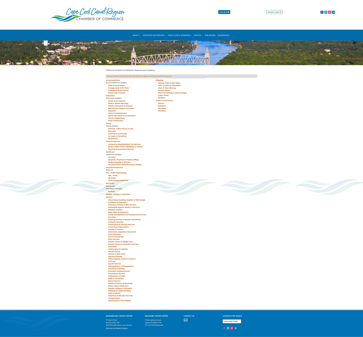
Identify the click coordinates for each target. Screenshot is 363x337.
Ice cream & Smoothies (117, 136)
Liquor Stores (163, 95)
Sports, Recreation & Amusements (122, 116)
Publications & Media (116, 276)
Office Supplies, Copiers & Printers (122, 259)
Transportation (114, 298)
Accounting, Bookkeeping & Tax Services (124, 144)
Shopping (159, 80)
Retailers (161, 98)
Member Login (273, 12)
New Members (134, 76)
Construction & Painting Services (121, 224)
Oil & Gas (112, 261)
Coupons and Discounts (150, 76)
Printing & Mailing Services (119, 271)
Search (110, 76)
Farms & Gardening (116, 237)
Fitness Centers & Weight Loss (120, 242)
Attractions (110, 96)
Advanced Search (121, 76)
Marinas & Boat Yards (116, 254)
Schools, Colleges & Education (120, 288)
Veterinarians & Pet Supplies (119, 300)
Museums (112, 111)
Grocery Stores (164, 90)
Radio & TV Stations (116, 278)
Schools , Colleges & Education (118, 194)
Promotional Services (116, 273)
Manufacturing (114, 251)
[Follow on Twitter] (325, 12)
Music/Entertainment (114, 167)
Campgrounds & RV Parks (118, 88)
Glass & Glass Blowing (167, 88)
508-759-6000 (111, 325)
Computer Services (115, 222)
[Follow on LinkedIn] (333, 12)
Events (197, 35)
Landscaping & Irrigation (118, 249)
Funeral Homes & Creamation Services (123, 244)
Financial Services (113, 141)
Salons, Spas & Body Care (118, 286)
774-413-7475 (150, 325)
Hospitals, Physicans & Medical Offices (123, 160)
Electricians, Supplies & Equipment (122, 232)
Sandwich (162, 106)
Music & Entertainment (117, 113)
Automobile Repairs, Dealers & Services (124, 207)
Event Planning (114, 234)
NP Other (112, 178)
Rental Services (114, 281)
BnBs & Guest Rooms (116, 85)
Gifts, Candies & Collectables (169, 85)
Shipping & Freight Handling (119, 291)
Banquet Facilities (115, 210)
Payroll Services (114, 264)
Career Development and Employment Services (127, 215)
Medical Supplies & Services (119, 162)
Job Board (210, 35)
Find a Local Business (179, 35)
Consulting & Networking (118, 227)
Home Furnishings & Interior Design (172, 93)
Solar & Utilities (114, 293)
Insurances (112, 246)
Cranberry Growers (115, 229)
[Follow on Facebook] (321, 12)
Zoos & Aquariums (115, 121)
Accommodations (113, 80)
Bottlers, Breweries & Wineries (120, 106)
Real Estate (110, 186)
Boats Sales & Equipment (118, 212)
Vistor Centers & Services (118, 180)
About (135, 35)
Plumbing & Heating (116, 269)
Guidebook (223, 35)
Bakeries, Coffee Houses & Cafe (120, 129)
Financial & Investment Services (121, 149)
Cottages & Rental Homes (118, 90)
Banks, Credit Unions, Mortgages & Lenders (125, 147)
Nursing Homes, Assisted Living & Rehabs (125, 165)
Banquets (112, 131)
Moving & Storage (115, 256)
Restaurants (113, 138)
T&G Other (162, 108)
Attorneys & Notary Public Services (122, 205)
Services (109, 197)
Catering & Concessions (117, 134)
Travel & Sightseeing (116, 118)
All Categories (166, 76)
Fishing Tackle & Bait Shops (169, 83)
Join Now (223, 12)
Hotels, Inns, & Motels (116, 93)
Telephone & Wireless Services (120, 296)
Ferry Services (113, 239)
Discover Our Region (153, 35)
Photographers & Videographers (121, 266)
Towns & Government (164, 101)
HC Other (112, 157)
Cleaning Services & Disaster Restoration (124, 219)
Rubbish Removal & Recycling (120, 283)
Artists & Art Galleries (116, 101)
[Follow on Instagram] (329, 12)
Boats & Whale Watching (118, 103)
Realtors (111, 191)
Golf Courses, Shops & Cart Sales (121, 108)
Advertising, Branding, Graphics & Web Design (126, 200)
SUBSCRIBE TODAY (231, 321)
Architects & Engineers (117, 202)
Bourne (161, 103)
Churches (112, 217)
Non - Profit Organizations (116, 173)
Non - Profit (112, 175)
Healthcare (110, 152)
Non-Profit (110, 183)
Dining (108, 123)
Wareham (162, 111)
